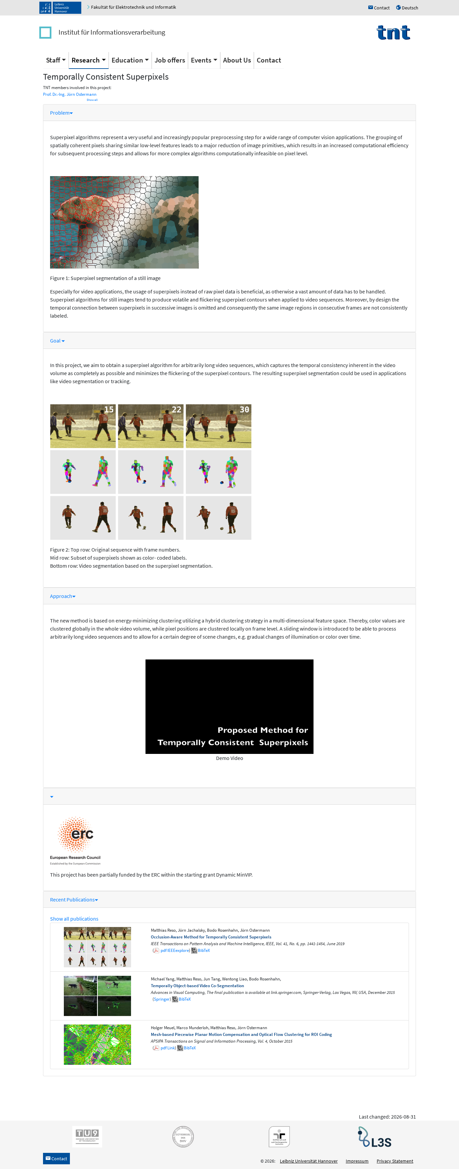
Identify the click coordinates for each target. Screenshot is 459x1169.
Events (201, 60)
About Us (237, 60)
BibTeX (204, 950)
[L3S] (373, 1136)
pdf (164, 950)
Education (127, 60)
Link (171, 1048)
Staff (53, 60)
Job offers (170, 60)
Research (86, 60)
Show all (92, 100)
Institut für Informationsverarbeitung (111, 32)
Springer (162, 999)
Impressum (357, 1161)
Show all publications (74, 918)
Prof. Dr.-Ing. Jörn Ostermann (69, 94)
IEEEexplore (178, 950)
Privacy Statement (395, 1161)
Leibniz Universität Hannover (309, 1161)
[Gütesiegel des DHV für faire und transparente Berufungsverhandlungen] (182, 1136)
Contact (269, 60)
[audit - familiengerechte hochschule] (277, 1136)
